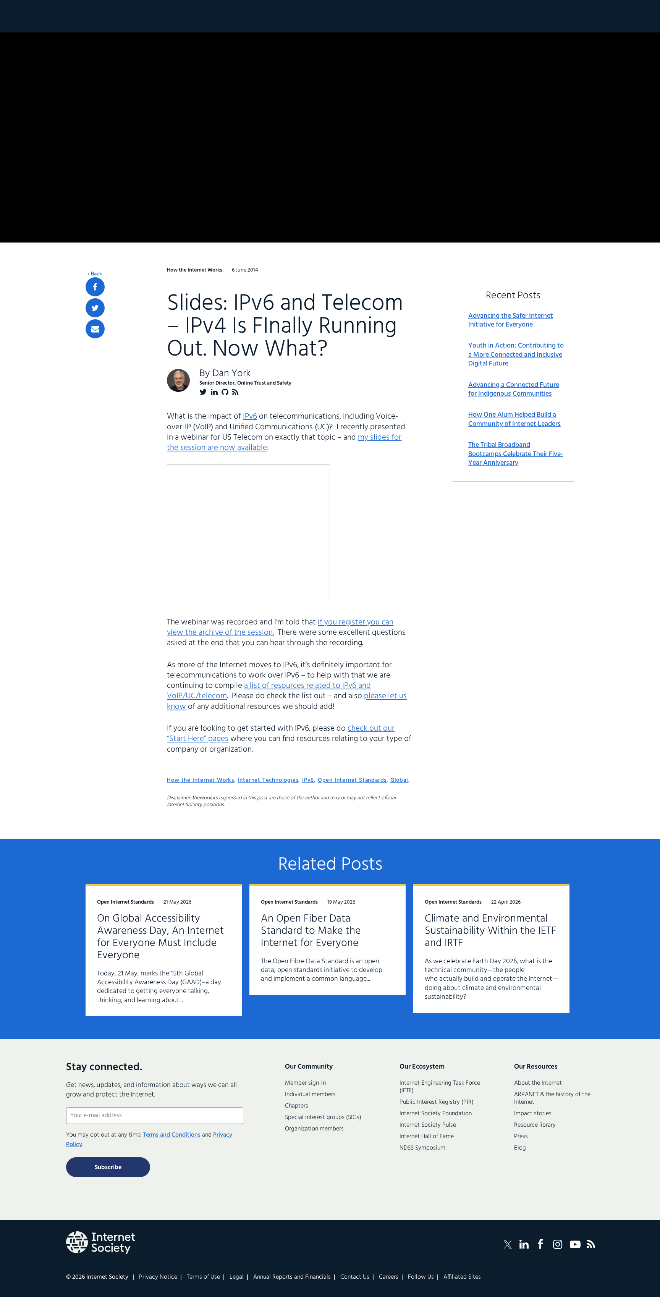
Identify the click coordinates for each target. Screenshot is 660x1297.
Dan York (231, 374)
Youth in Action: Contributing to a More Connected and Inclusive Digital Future (516, 354)
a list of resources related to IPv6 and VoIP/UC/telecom (269, 690)
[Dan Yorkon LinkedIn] (214, 392)
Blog (520, 1148)
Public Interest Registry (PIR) (437, 1102)
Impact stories (533, 1114)
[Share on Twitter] (95, 307)
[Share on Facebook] (95, 286)
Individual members (310, 1095)
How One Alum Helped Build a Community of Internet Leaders (514, 420)
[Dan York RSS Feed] (235, 392)
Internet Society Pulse (428, 1125)
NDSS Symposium (422, 1148)
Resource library (535, 1125)
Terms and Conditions (172, 1135)
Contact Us (354, 1277)
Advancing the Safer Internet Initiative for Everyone (510, 321)
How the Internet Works (200, 780)
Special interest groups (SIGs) (323, 1117)
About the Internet (538, 1083)
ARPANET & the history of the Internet (552, 1098)
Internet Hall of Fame (427, 1137)
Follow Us (421, 1277)
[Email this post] (95, 328)
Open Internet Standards (352, 780)
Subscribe (108, 1167)
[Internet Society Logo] (100, 1242)
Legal (237, 1277)
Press (521, 1137)
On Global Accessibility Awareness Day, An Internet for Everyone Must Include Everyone (160, 937)
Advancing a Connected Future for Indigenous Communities (513, 390)
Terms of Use (203, 1277)
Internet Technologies (268, 780)
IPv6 (250, 416)
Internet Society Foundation (436, 1114)
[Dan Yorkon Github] (225, 392)
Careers (388, 1277)
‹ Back (95, 274)
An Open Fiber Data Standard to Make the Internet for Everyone (311, 931)
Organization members (314, 1129)
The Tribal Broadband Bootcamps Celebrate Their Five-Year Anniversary (515, 454)
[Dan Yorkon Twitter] (203, 392)
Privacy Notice (158, 1277)
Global (399, 780)
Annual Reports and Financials (292, 1277)
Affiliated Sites (462, 1277)
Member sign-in (305, 1083)
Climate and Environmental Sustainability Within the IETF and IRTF (490, 931)
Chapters (296, 1106)
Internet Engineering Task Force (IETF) (440, 1087)
